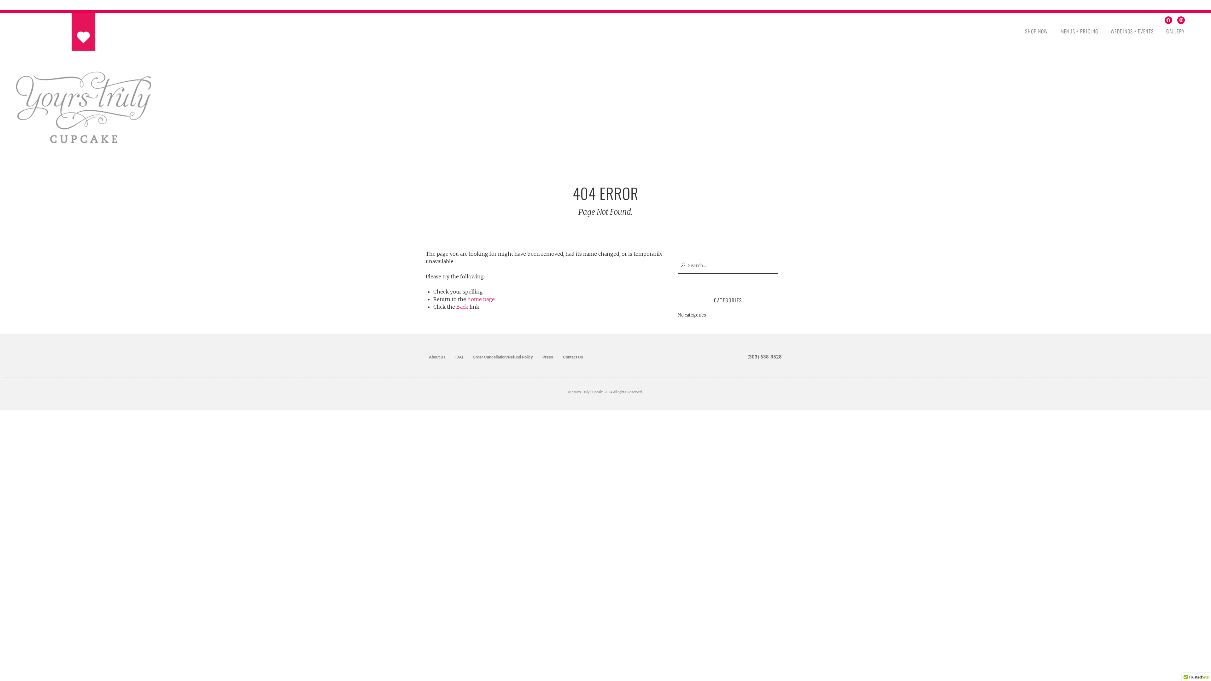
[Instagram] (1181, 20)
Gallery (1175, 31)
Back (462, 307)
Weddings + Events (1132, 31)
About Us (437, 357)
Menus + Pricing (1079, 31)
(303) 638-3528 (764, 357)
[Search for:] (731, 265)
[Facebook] (1168, 20)
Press (547, 357)
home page (481, 299)
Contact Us (573, 357)
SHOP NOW (1036, 31)
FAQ (459, 357)
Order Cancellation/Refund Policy (503, 357)
